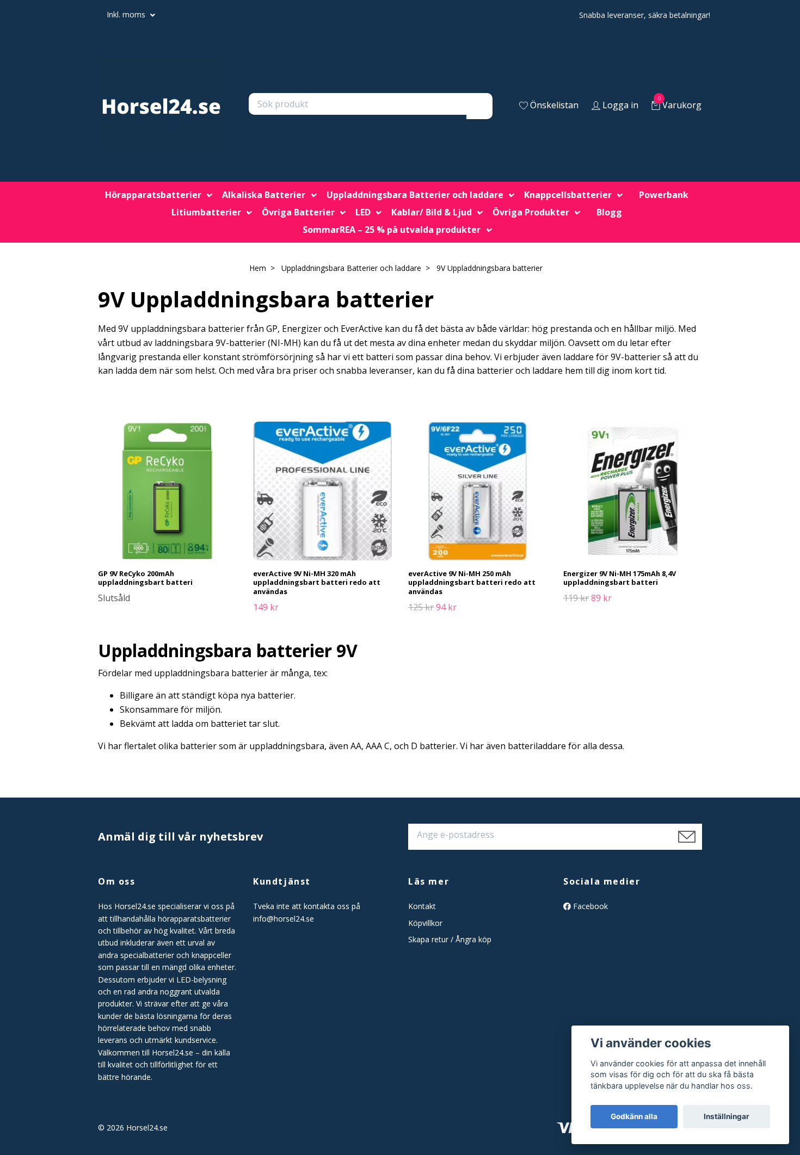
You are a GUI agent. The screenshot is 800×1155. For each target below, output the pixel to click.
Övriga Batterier (298, 212)
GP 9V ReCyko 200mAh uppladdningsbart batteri (145, 578)
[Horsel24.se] (161, 106)
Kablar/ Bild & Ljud (431, 212)
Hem (257, 268)
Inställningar (726, 1116)
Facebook (589, 906)
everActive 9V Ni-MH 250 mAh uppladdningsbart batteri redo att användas (472, 582)
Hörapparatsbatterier (153, 195)
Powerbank (663, 195)
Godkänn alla (634, 1116)
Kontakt (422, 906)
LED (363, 212)
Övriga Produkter (531, 212)
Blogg (609, 212)
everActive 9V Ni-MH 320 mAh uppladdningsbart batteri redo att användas (316, 582)
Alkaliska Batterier (263, 195)
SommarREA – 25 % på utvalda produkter (392, 230)
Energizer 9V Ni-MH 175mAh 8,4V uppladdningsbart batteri (619, 578)
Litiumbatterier (206, 212)
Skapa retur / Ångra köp (449, 939)
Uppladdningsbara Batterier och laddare (415, 195)
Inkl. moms (127, 14)
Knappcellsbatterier (568, 195)
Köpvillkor (425, 923)
